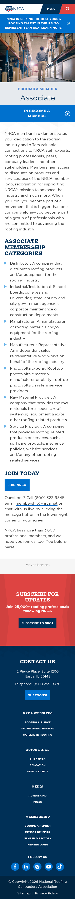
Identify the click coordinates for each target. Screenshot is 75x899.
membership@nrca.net (37, 503)
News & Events (37, 771)
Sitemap (24, 893)
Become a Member (38, 89)
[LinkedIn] (26, 867)
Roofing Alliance (38, 722)
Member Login (38, 844)
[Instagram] (37, 867)
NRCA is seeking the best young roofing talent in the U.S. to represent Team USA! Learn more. (33, 23)
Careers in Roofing (37, 734)
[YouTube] (49, 867)
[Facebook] (15, 867)
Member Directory (37, 838)
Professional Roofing (37, 728)
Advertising (37, 795)
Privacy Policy (46, 893)
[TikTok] (60, 867)
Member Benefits (37, 832)
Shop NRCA (37, 758)
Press (37, 801)
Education (37, 765)
